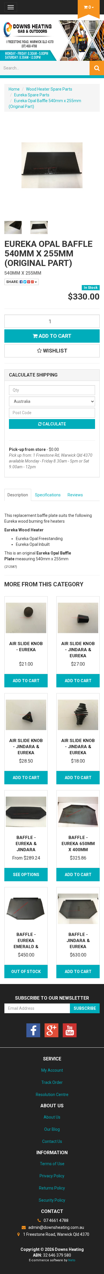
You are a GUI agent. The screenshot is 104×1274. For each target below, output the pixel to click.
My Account (52, 1070)
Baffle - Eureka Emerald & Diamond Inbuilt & (26, 946)
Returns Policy (52, 1188)
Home (14, 89)
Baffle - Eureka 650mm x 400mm (78, 843)
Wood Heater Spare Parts (49, 89)
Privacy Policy (52, 1176)
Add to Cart (54, 336)
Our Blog (52, 1129)
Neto (71, 1260)
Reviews (75, 495)
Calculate (54, 424)
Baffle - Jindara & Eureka (78, 940)
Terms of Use (52, 1163)
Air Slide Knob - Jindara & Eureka (78, 649)
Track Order (52, 1082)
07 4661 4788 (55, 1220)
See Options (26, 874)
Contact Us (52, 1141)
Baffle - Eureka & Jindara (26, 843)
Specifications (48, 495)
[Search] (97, 68)
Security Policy (52, 1200)
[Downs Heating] (52, 38)
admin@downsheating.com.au (55, 1227)
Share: (13, 282)
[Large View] (13, 227)
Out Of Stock (26, 971)
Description (18, 495)
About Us (52, 1117)
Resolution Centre (52, 1094)
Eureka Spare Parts (31, 95)
